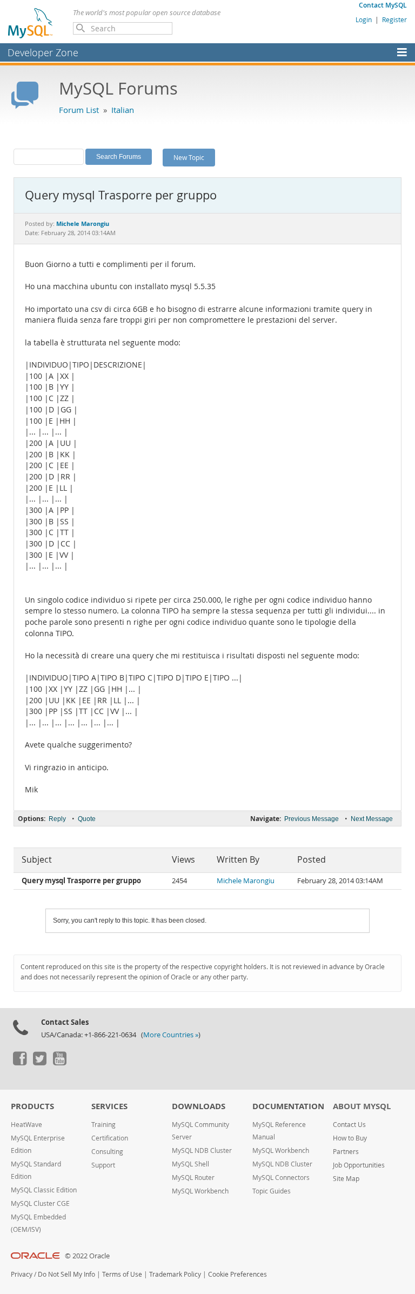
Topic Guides (271, 1191)
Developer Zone (43, 52)
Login (364, 19)
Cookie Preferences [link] (237, 1274)
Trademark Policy (175, 1274)
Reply (57, 819)
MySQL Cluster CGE (40, 1203)
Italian (122, 109)
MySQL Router (193, 1177)
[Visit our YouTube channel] (59, 1062)
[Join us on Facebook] (19, 1062)
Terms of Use (122, 1274)
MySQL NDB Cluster (202, 1150)
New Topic (188, 157)
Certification (109, 1138)
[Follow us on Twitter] (39, 1062)
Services (109, 1106)
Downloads (198, 1106)
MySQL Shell (190, 1164)
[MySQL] (30, 22)
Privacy (21, 1274)
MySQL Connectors (281, 1177)
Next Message (372, 819)
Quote (87, 819)
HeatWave (26, 1124)
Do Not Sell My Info (66, 1274)
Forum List (79, 109)
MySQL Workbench (200, 1191)
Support (103, 1165)
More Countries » (170, 1034)
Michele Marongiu (246, 880)
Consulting (107, 1152)
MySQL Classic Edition (44, 1190)
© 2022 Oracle (87, 1255)
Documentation (288, 1106)
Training (103, 1124)
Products (32, 1106)
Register (394, 19)
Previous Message (311, 819)
